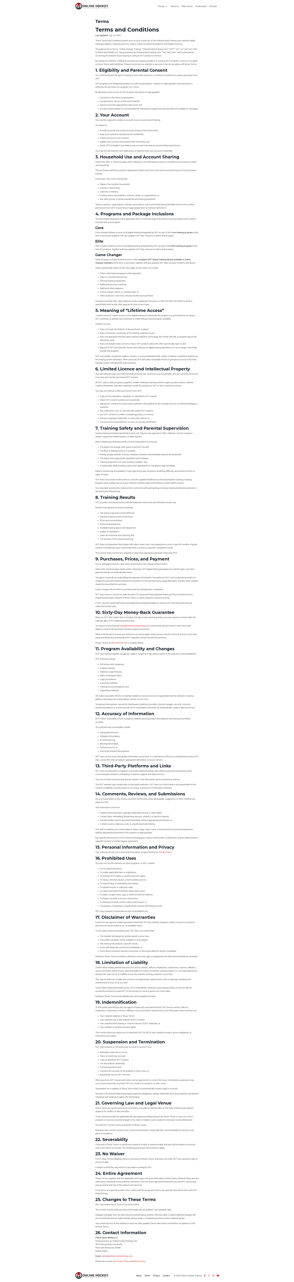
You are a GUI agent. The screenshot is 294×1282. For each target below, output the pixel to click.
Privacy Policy (165, 852)
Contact (166, 1275)
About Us (175, 6)
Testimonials (201, 6)
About (139, 1275)
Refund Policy (118, 643)
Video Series (187, 6)
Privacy (156, 1275)
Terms (147, 1275)
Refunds (213, 6)
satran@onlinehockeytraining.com (135, 626)
